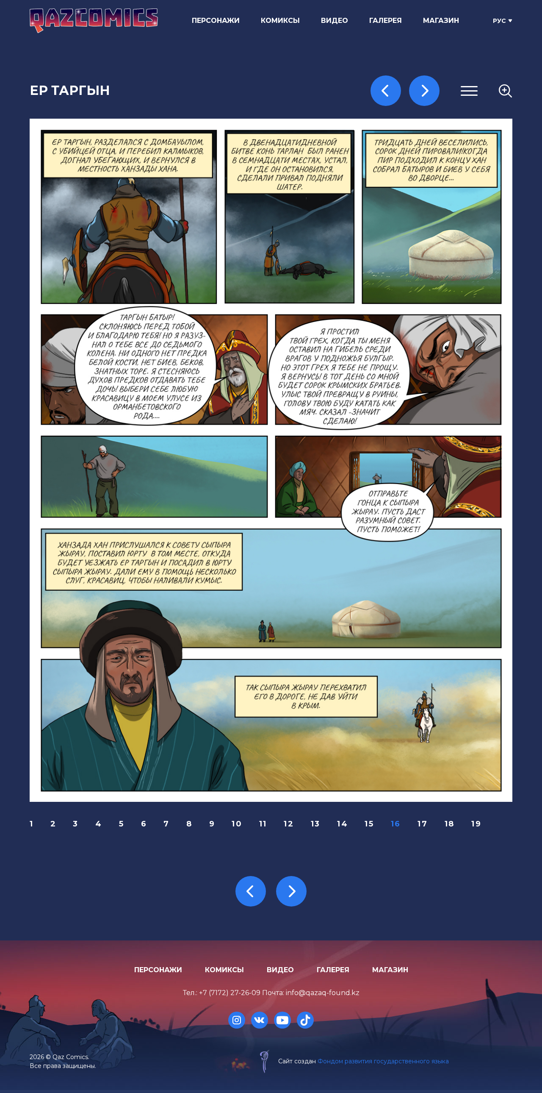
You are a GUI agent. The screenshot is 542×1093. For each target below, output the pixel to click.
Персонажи (216, 21)
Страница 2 (405, 134)
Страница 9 (405, 206)
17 (423, 824)
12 (289, 824)
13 (316, 824)
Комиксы (280, 21)
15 (369, 824)
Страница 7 (405, 185)
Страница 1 (404, 124)
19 (476, 824)
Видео (334, 21)
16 (396, 824)
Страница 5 (405, 165)
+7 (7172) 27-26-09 (229, 993)
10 (237, 824)
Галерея (385, 21)
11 (263, 824)
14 (342, 824)
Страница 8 (405, 196)
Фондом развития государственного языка (383, 1061)
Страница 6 (405, 175)
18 (450, 824)
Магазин (441, 21)
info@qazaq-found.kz (322, 993)
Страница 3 (405, 144)
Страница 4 (405, 154)
